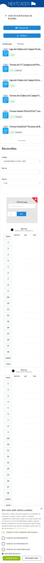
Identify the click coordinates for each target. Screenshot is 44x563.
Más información (20, 528)
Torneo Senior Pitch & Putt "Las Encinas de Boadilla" (25, 111)
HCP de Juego (22, 202)
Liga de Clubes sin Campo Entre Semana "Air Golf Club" (25, 80)
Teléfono (23, 36)
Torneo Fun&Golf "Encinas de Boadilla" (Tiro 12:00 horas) (25, 126)
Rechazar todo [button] (31, 558)
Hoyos (4, 179)
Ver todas (22, 140)
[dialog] (22, 534)
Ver (21, 214)
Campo (4, 157)
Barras (4, 168)
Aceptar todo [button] (12, 558)
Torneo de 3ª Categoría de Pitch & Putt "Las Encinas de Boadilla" (25, 64)
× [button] (41, 509)
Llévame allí (23, 28)
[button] (22, 553)
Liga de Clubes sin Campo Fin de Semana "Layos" (25, 49)
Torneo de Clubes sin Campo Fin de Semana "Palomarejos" (25, 95)
